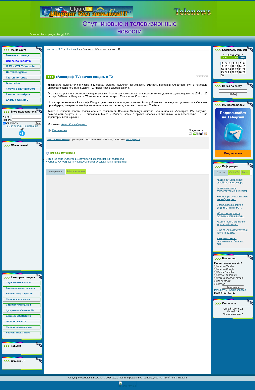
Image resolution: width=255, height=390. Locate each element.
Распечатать (59, 130)
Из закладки (224, 281)
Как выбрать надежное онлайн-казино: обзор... (230, 181)
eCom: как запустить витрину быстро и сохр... (230, 215)
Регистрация (48, 34)
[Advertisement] (186, 12)
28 (240, 72)
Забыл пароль (14, 126)
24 (226, 72)
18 (229, 69)
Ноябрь (70, 49)
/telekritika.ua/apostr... (74, 124)
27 (236, 72)
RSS (67, 34)
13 (236, 66)
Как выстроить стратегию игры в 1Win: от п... (231, 223)
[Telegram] (233, 156)
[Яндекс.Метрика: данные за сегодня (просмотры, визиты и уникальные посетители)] (127, 384)
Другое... (222, 284)
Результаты (220, 290)
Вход (60, 34)
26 (233, 72)
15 (243, 66)
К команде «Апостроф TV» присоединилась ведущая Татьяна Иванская (86, 161)
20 (236, 69)
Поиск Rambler (225, 272)
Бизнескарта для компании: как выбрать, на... (232, 198)
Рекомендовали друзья (230, 278)
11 (229, 66)
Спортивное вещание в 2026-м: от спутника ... (230, 206)
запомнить (12, 123)
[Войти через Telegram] (22, 133)
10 (226, 66)
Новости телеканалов (58, 139)
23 (222, 72)
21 (240, 69)
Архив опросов (237, 290)
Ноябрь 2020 (233, 54)
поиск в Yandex (225, 266)
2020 (60, 49)
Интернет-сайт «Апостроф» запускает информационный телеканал (85, 159)
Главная (34, 34)
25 (229, 72)
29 (243, 72)
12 (233, 66)
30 (222, 75)
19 (233, 69)
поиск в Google (225, 269)
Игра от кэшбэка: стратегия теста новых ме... (232, 231)
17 (226, 69)
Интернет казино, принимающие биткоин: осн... (230, 241)
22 (243, 69)
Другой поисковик (227, 275)
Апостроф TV (133, 139)
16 (222, 69)
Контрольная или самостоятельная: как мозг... (233, 189)
